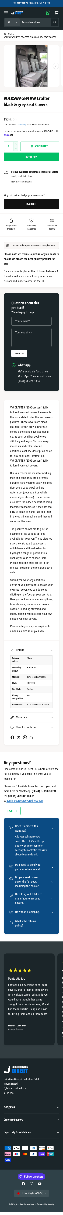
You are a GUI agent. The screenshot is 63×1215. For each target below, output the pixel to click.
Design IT (31, 203)
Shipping (22, 124)
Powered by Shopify (45, 1204)
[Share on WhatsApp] (25, 737)
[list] (31, 999)
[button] (6, 13)
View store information (21, 181)
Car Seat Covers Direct (26, 1204)
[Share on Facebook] (12, 737)
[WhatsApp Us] (48, 13)
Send (17, 353)
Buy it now (31, 156)
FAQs (10, 810)
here (53, 245)
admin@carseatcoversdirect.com (24, 800)
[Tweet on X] (18, 737)
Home (9, 34)
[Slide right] (56, 66)
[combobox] (40, 22)
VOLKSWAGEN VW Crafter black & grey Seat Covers (30, 37)
